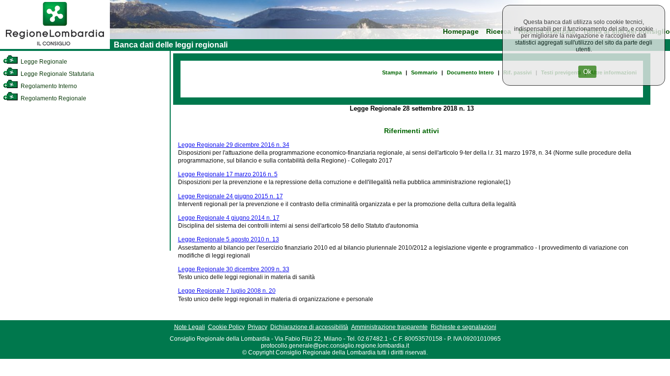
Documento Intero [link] (470, 72)
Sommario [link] (424, 72)
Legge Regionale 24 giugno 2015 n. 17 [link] (230, 196)
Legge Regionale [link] (43, 61)
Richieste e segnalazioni (463, 327)
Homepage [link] (461, 31)
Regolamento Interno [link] (48, 86)
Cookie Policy (226, 327)
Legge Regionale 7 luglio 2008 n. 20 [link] (227, 290)
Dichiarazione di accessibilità (309, 327)
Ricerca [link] (498, 31)
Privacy (257, 327)
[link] (55, 47)
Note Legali (189, 327)
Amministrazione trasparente (389, 327)
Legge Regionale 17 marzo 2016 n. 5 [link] (228, 174)
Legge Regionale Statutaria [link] (56, 73)
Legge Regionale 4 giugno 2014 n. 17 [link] (229, 217)
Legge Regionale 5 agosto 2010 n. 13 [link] (228, 239)
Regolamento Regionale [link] (52, 98)
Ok (587, 71)
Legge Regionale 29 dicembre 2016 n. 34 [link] (233, 144)
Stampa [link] (392, 72)
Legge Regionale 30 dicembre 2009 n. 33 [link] (233, 269)
